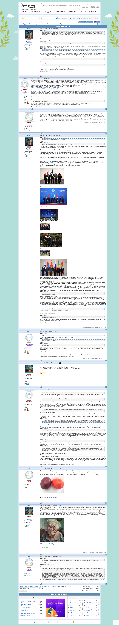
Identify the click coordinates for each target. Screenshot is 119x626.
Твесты (72, 11)
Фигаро (29, 28)
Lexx (71, 602)
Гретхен (72, 610)
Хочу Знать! (59, 11)
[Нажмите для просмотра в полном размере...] (52, 492)
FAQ (51, 622)
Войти (97, 3)
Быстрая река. (24, 612)
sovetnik (88, 604)
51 (60, 28)
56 (59, 362)
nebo (71, 604)
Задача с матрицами (26, 607)
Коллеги (77, 622)
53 (60, 111)
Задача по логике (25, 615)
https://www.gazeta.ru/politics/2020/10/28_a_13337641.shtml (45, 87)
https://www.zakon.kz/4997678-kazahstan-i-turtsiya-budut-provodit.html (47, 88)
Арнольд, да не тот (26, 604)
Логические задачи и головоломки (37, 24)
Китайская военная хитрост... (28, 601)
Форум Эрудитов (88, 11)
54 (59, 135)
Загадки (47, 11)
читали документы (48, 161)
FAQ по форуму (76, 18)
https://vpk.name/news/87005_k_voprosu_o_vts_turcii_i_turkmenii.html (47, 90)
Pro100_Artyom (89, 609)
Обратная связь (63, 622)
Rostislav (72, 600)
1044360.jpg (51, 497)
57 (59, 389)
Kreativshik (72, 609)
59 (60, 505)
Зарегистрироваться (94, 5)
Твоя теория (24, 602)
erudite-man (72, 614)
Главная (26, 622)
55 (60, 331)
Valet (71, 615)
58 (60, 468)
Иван (71, 605)
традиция (72, 66)
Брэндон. (23, 606)
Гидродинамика (25, 610)
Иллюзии (35, 11)
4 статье (43, 304)
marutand (88, 610)
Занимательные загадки (53, 24)
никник (25, 78)
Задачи (24, 11)
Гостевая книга (39, 622)
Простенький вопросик (26, 609)
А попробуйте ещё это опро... (28, 613)
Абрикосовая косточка (65, 24)
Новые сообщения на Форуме (91, 18)
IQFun (87, 607)
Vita (29, 111)
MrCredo (88, 605)
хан (87, 612)
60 (60, 556)
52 (51, 78)
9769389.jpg (51, 544)
